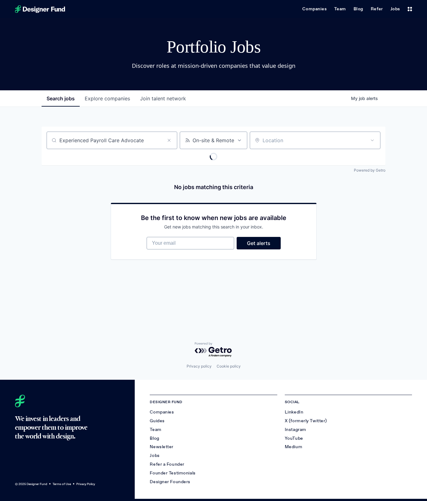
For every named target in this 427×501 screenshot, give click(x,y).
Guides (157, 420)
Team (340, 9)
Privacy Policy (85, 484)
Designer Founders (170, 481)
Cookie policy (229, 366)
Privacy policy (199, 366)
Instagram (295, 429)
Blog (358, 9)
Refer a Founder (167, 464)
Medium (293, 446)
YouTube (294, 438)
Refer (377, 9)
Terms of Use (62, 484)
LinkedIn (294, 412)
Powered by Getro (369, 170)
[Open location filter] (372, 140)
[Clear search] (169, 140)
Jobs (395, 9)
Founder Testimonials (172, 473)
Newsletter (161, 446)
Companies (314, 9)
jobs (61, 98)
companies (107, 98)
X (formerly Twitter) (306, 420)
